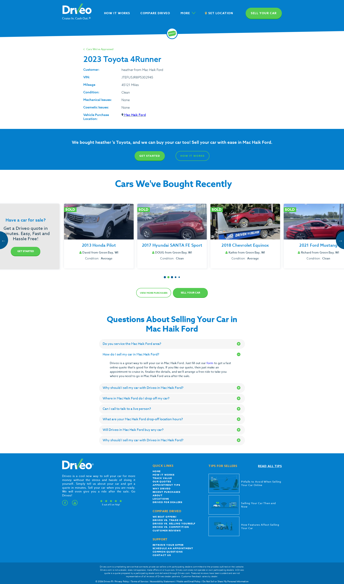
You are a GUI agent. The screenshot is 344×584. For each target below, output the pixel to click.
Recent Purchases (166, 492)
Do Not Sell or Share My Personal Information (226, 581)
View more (153, 292)
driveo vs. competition (171, 527)
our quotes (162, 481)
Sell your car (264, 13)
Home (157, 471)
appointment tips (166, 485)
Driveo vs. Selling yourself (174, 523)
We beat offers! (165, 516)
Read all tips (270, 466)
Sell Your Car (190, 293)
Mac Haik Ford (134, 115)
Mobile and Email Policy (188, 581)
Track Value (162, 478)
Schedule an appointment (173, 548)
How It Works (192, 156)
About (158, 495)
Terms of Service (139, 581)
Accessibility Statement (162, 581)
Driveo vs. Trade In (167, 520)
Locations (161, 498)
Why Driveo (162, 488)
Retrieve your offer (168, 544)
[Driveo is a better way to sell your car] (77, 468)
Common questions (168, 551)
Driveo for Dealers (167, 502)
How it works (164, 474)
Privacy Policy (122, 581)
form (210, 363)
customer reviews (167, 530)
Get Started (149, 156)
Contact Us (162, 555)
